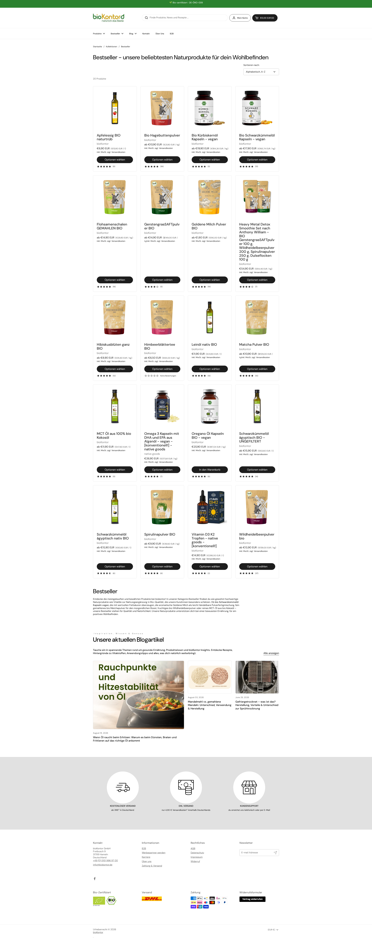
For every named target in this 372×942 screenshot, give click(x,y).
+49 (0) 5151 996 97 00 (105, 860)
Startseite (97, 46)
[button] (265, 18)
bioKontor (98, 932)
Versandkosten (118, 152)
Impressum (197, 857)
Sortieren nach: (251, 65)
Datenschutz (197, 852)
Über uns (146, 861)
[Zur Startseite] (108, 18)
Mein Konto (242, 18)
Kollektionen (111, 46)
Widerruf (195, 861)
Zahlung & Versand (152, 865)
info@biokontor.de (102, 864)
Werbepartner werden (153, 852)
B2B (144, 848)
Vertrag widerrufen (252, 899)
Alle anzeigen (271, 653)
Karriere (146, 857)
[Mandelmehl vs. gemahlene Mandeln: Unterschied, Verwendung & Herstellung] (210, 677)
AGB (193, 848)
